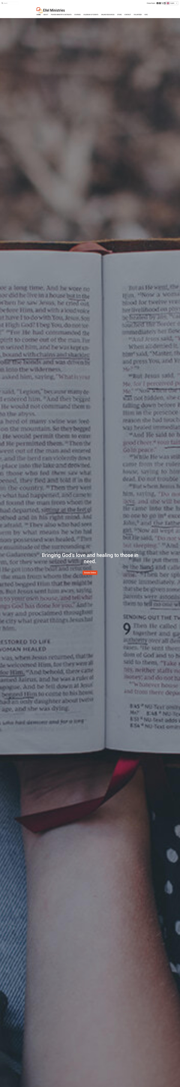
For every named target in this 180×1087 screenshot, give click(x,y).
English (172, 3)
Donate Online (90, 573)
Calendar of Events (90, 14)
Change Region (151, 3)
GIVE (146, 14)
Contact (127, 14)
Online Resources (107, 14)
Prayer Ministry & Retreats (61, 14)
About (45, 14)
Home (39, 14)
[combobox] (172, 3)
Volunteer (138, 14)
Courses (77, 14)
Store (119, 14)
